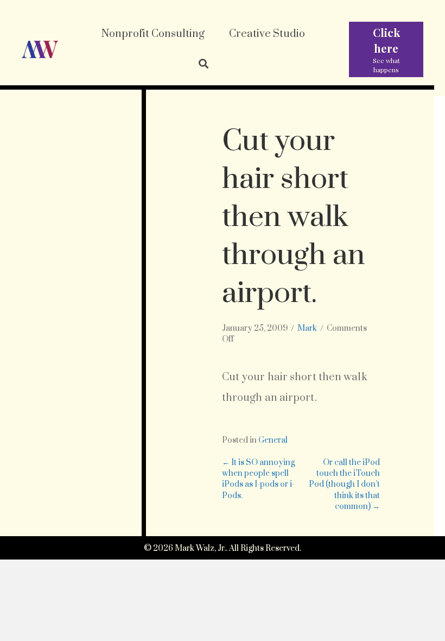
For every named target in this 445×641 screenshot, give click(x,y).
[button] (203, 64)
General (273, 440)
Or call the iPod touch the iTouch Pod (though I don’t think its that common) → (344, 484)
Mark (307, 328)
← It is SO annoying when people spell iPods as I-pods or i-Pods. (258, 479)
